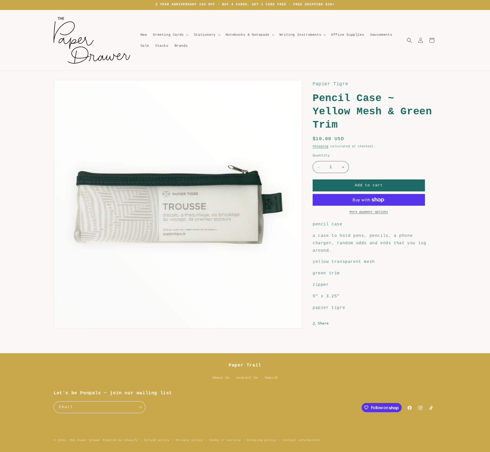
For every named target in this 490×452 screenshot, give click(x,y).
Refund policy (157, 440)
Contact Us (247, 378)
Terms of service (225, 440)
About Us (221, 378)
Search (271, 378)
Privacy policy (189, 440)
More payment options (369, 212)
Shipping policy (261, 440)
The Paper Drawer (85, 440)
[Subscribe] (139, 407)
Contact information (301, 440)
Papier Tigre (330, 84)
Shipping (320, 146)
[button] (170, 34)
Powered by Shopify (120, 440)
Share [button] (323, 323)
